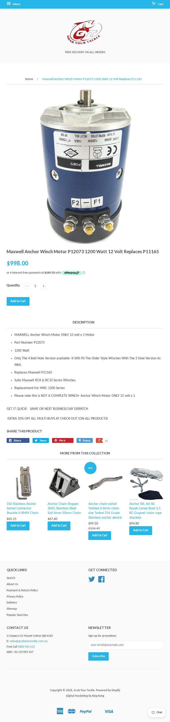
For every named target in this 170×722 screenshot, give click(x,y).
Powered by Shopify (108, 690)
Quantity (13, 285)
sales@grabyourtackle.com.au (29, 641)
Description (83, 322)
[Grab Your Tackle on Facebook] (101, 581)
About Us (12, 584)
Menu (16, 4)
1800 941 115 (26, 646)
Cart (160, 4)
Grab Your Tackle (84, 690)
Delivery (12, 602)
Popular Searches (17, 615)
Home (29, 79)
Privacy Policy (15, 596)
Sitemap (12, 608)
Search (11, 578)
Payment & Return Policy (22, 590)
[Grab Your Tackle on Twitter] (91, 581)
